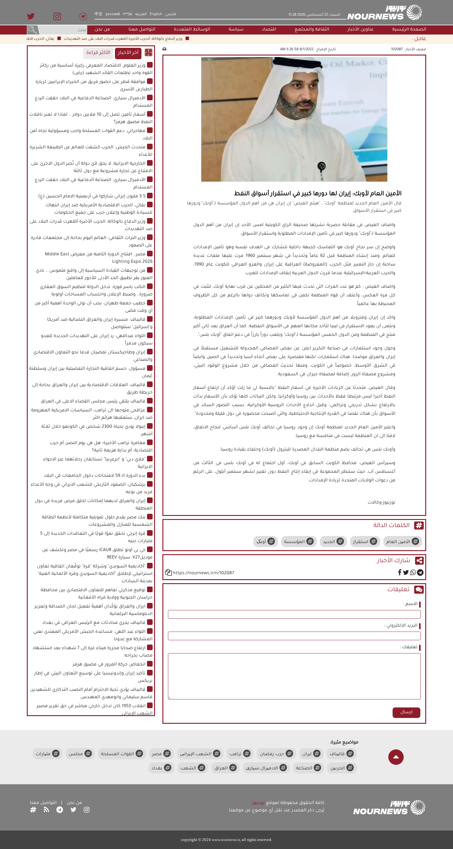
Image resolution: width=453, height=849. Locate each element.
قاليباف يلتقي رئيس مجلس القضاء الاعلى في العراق (93, 401)
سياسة (236, 29)
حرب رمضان (272, 754)
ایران (307, 754)
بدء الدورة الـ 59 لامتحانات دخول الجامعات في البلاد (94, 476)
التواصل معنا (142, 29)
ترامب (236, 754)
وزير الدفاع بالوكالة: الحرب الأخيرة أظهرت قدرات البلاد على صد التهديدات (135, 39)
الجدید (329, 542)
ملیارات (43, 754)
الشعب (188, 768)
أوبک (261, 542)
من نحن (102, 29)
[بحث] (33, 30)
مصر (157, 754)
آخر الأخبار (128, 53)
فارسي (170, 14)
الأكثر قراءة (98, 53)
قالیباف (337, 754)
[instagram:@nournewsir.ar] (86, 810)
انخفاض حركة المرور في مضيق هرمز (109, 664)
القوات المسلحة (117, 754)
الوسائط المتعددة (192, 29)
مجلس (76, 754)
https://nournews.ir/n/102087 (203, 573)
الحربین (337, 768)
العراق (221, 768)
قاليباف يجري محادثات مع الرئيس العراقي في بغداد (93, 623)
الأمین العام (398, 542)
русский (113, 14)
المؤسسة (294, 542)
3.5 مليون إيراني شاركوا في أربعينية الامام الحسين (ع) (91, 196)
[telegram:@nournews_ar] (59, 810)
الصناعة (304, 768)
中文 (99, 14)
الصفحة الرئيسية (409, 29)
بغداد (157, 768)
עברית (127, 14)
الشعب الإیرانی (195, 754)
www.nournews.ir (226, 839)
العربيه (141, 14)
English (156, 14)
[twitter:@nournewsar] (73, 810)
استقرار (360, 542)
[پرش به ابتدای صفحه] (396, 757)
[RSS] (46, 810)
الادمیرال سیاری (262, 768)
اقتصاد (269, 29)
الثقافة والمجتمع (312, 29)
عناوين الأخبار (361, 29)
